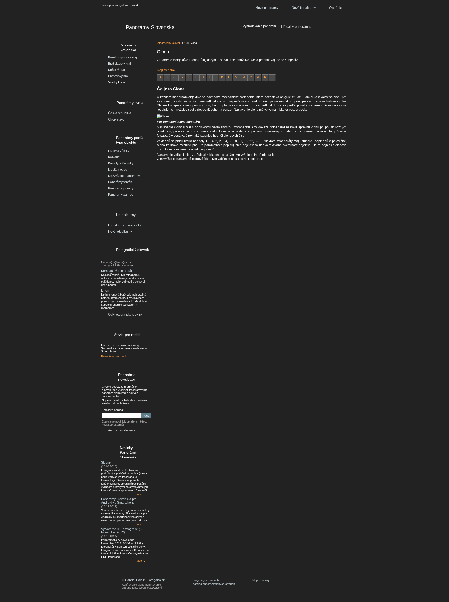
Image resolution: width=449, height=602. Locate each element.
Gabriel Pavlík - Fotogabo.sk (145, 580)
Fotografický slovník (168, 42)
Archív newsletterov (122, 430)
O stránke (336, 8)
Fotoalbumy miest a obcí (125, 225)
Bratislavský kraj (119, 63)
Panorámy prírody (120, 188)
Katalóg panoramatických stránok (214, 583)
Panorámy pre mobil (113, 356)
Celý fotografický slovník (125, 314)
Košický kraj (116, 70)
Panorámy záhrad (120, 194)
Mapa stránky (261, 580)
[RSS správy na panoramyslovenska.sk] (332, 583)
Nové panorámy (267, 8)
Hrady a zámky (118, 151)
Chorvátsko (116, 119)
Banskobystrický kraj (122, 57)
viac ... (141, 494)
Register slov (166, 70)
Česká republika (119, 113)
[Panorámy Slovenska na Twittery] (324, 583)
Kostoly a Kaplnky (120, 163)
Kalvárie (114, 157)
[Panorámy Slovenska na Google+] (340, 583)
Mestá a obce (117, 169)
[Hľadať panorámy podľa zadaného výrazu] (340, 26)
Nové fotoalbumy (304, 8)
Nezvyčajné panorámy (124, 176)
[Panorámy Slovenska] (110, 28)
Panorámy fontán (120, 182)
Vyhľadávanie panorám (259, 26)
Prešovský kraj (118, 76)
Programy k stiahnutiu (206, 580)
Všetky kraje (116, 82)
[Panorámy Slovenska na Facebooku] (316, 583)
